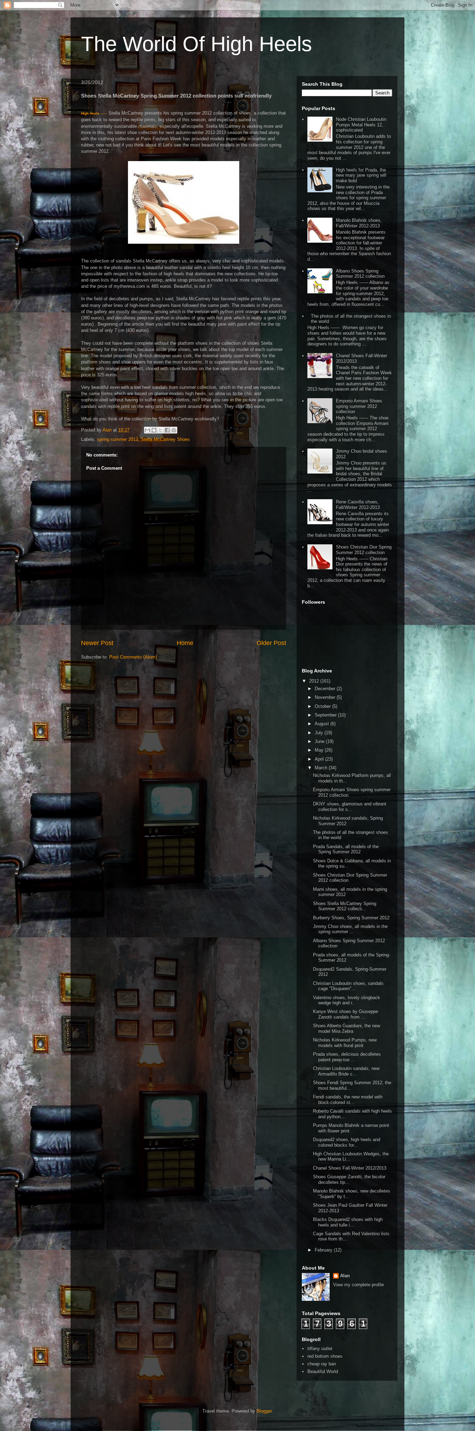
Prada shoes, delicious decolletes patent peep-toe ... (347, 1057)
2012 (314, 681)
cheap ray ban (321, 1363)
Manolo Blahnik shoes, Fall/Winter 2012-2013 (359, 223)
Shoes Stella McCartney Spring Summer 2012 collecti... (344, 906)
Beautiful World (322, 1371)
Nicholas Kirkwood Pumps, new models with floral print (345, 1042)
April (320, 759)
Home (185, 642)
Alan (345, 1275)
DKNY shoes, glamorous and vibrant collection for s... (349, 806)
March (322, 767)
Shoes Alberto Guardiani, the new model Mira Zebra (346, 1028)
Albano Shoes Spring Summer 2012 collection (360, 273)
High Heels (90, 113)
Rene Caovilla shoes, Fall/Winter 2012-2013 (358, 504)
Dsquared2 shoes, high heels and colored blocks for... (346, 1142)
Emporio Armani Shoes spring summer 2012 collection (359, 406)
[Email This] (147, 430)
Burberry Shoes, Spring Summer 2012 (351, 917)
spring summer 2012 (117, 439)
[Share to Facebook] (167, 430)
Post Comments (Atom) (133, 657)
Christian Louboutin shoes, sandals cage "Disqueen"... (348, 986)
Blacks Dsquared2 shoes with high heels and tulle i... (348, 1222)
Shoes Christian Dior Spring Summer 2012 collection (364, 549)
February (324, 1250)
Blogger (264, 1411)
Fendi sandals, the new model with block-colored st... (348, 1099)
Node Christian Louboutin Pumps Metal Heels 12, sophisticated (361, 125)
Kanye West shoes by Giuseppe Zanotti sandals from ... (345, 1014)
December (326, 688)
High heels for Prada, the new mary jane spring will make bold (361, 175)
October (323, 706)
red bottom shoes (325, 1356)
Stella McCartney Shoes (165, 439)
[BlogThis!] (154, 430)
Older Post (271, 642)
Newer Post (97, 642)
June (320, 741)
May (320, 750)
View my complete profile (358, 1284)
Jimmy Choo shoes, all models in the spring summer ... (350, 929)
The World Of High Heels (196, 44)
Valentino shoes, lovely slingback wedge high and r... (346, 1000)
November (326, 697)
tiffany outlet (319, 1348)
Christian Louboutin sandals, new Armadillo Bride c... (346, 1071)
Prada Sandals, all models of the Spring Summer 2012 (346, 849)
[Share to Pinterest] (173, 430)
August (322, 723)
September (326, 715)
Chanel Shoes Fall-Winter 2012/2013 (349, 1168)
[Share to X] (160, 430)
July (319, 732)
